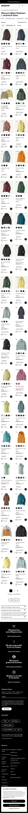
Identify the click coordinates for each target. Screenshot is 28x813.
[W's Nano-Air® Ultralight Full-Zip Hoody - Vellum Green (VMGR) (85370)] (6, 375)
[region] (14, 799)
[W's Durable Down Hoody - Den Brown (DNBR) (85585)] (6, 35)
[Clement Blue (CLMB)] (21, 228)
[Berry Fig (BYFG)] (2, 73)
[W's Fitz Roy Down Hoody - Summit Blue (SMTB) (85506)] (21, 35)
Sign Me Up (6, 709)
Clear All (19, 25)
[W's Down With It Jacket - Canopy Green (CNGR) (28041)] (21, 94)
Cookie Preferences (7, 738)
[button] (14, 607)
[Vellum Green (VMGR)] (16, 135)
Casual (2, 18)
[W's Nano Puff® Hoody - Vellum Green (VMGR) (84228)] (21, 282)
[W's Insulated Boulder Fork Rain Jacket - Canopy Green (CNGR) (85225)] (21, 187)
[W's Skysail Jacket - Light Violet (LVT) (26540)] (21, 375)
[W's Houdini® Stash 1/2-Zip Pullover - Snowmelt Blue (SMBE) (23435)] (6, 437)
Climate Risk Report (15, 763)
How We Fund (5, 774)
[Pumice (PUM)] (21, 44)
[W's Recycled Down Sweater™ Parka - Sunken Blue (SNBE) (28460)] (21, 313)
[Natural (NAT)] (21, 103)
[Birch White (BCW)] (4, 73)
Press (11, 771)
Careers (12, 768)
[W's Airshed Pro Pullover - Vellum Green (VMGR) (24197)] (6, 563)
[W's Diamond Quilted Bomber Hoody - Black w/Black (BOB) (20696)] (6, 219)
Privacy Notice (14, 755)
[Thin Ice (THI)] (2, 478)
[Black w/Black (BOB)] (19, 165)
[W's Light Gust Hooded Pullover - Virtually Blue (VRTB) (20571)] (21, 563)
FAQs (5, 721)
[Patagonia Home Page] (5, 6)
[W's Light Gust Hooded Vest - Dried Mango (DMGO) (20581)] (21, 437)
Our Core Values (6, 754)
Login (18, 729)
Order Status (15, 721)
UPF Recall (13, 774)
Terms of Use (13, 766)
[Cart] (22, 5)
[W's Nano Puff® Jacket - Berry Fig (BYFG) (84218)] (6, 64)
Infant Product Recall (15, 777)
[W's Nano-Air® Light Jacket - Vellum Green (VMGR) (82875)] (21, 126)
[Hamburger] (25, 5)
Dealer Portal (13, 752)
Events (3, 777)
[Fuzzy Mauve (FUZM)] (9, 540)
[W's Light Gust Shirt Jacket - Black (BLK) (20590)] (21, 531)
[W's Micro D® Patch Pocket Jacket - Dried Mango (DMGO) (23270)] (6, 531)
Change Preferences (14, 808)
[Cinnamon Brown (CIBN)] (6, 44)
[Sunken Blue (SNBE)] (21, 415)
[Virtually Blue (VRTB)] (9, 196)
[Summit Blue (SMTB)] (16, 44)
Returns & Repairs (8, 729)
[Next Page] (17, 590)
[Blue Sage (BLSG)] (21, 135)
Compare (5, 54)
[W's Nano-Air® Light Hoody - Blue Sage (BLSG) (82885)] (6, 156)
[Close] (25, 789)
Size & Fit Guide (8, 725)
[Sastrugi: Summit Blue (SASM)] (9, 446)
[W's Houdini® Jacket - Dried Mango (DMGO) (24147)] (21, 156)
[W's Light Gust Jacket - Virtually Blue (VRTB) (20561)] (21, 344)
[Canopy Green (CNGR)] (21, 73)
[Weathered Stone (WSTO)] (2, 103)
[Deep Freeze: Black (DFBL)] (4, 540)
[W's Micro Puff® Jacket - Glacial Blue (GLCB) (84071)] (21, 499)
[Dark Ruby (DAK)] (9, 135)
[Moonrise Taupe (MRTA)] (23, 103)
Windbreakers (20, 18)
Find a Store (5, 782)
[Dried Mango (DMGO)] (19, 44)
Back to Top (13, 600)
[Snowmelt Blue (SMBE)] (2, 446)
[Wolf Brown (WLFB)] (4, 228)
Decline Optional (14, 805)
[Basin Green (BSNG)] (4, 103)
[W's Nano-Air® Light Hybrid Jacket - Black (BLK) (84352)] (6, 344)
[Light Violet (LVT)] (16, 384)
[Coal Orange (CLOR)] (19, 384)
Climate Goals (5, 766)
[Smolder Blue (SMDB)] (9, 44)
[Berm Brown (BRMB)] (2, 508)
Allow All (14, 801)
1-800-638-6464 (18, 736)
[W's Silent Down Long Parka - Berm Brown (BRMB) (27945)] (6, 499)
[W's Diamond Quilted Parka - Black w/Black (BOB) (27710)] (6, 250)
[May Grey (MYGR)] (6, 291)
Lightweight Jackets (10, 18)
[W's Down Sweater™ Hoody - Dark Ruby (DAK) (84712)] (6, 187)
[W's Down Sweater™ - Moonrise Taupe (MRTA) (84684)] (6, 126)
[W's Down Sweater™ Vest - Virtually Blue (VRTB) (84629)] (21, 469)
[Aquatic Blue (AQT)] (4, 571)
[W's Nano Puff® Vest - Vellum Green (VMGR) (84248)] (6, 406)
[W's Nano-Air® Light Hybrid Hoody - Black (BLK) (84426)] (21, 250)
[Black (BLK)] (4, 44)
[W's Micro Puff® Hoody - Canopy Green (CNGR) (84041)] (6, 282)
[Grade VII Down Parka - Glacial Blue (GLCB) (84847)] (21, 219)
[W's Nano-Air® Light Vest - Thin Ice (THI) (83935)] (6, 469)
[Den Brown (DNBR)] (2, 44)
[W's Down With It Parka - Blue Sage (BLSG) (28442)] (21, 406)
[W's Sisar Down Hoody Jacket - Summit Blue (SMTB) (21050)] (21, 64)
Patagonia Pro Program (16, 749)
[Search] (19, 5)
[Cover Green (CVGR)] (6, 540)
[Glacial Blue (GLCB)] (16, 228)
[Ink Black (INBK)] (4, 165)
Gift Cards (4, 779)
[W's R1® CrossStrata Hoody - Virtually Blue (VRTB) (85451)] (6, 313)
